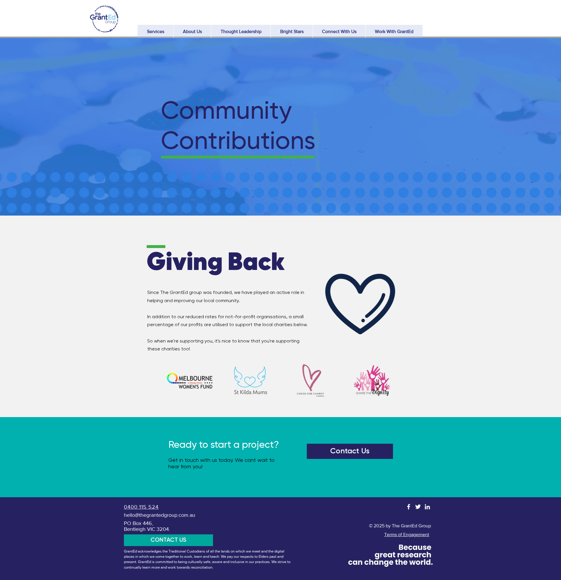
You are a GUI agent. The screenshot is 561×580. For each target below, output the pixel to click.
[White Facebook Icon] (408, 506)
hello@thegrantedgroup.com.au (159, 515)
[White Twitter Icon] (418, 506)
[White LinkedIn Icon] (427, 506)
